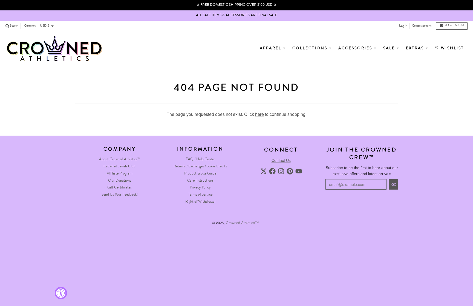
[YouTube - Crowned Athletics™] (298, 171)
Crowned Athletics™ (242, 222)
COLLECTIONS (310, 48)
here (259, 114)
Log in (403, 26)
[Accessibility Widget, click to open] (61, 293)
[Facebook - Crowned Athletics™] (272, 171)
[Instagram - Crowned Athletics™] (281, 171)
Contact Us (281, 160)
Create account (421, 26)
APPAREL (271, 48)
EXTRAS (416, 48)
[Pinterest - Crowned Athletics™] (290, 171)
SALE (390, 48)
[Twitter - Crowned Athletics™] (263, 171)
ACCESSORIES (356, 48)
